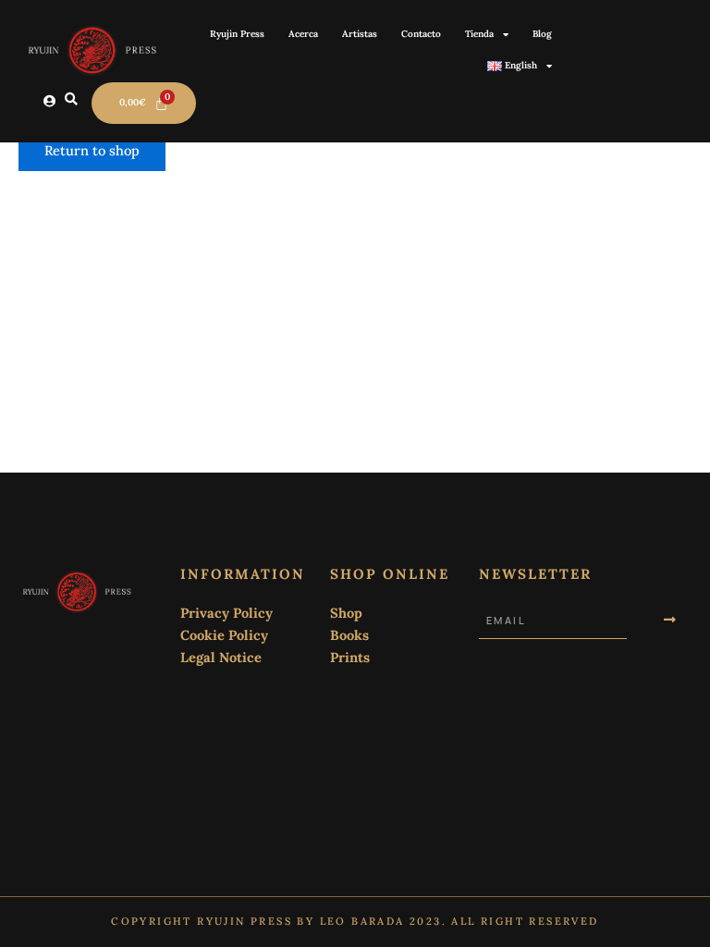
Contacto (421, 34)
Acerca (303, 34)
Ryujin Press (237, 34)
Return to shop (92, 150)
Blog (542, 34)
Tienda (479, 34)
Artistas (359, 34)
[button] (71, 100)
